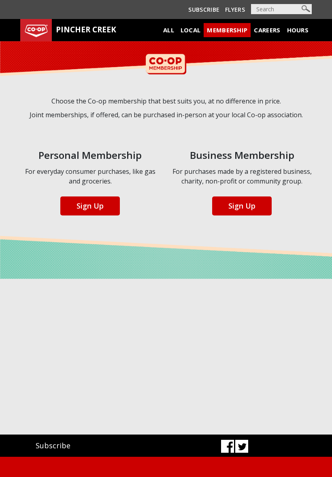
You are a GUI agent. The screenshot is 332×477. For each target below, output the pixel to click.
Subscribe (203, 9)
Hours (298, 30)
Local (191, 30)
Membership (227, 30)
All (168, 30)
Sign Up (90, 206)
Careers (267, 30)
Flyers (235, 9)
